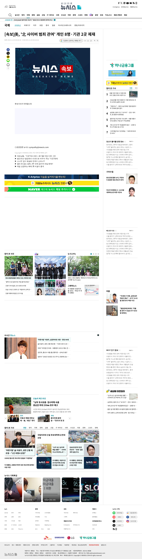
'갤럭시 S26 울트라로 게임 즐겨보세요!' (18, 282)
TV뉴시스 (108, 15)
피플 (108, 291)
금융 (38, 15)
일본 (53, 25)
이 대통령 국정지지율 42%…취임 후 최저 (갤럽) (75, 290)
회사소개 (6, 545)
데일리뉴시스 (47, 525)
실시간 (17, 15)
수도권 (63, 15)
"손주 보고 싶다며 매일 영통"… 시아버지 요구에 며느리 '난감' (59, 449)
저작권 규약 (44, 545)
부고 (42, 529)
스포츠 (80, 15)
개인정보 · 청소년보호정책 (79, 545)
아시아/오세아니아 (64, 25)
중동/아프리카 (79, 25)
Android (94, 525)
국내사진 (66, 513)
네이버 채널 (119, 513)
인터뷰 (37, 521)
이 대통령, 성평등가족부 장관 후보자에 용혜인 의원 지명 (19, 466)
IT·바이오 (50, 15)
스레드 (119, 525)
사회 (57, 15)
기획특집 (46, 521)
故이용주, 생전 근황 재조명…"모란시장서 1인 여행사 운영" (54, 344)
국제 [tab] (131, 88)
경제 (33, 15)
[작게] (94, 40)
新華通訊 (94, 517)
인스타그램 (133, 521)
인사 (36, 529)
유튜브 (119, 517)
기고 (45, 517)
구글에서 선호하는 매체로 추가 (72, 41)
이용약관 (66, 545)
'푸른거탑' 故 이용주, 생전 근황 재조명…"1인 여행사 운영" (19, 452)
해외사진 (75, 513)
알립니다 (103, 545)
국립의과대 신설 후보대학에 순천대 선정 (51, 436)
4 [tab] (98, 254)
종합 (24, 428)
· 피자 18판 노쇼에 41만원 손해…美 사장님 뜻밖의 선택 (122, 413)
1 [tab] (91, 254)
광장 (96, 15)
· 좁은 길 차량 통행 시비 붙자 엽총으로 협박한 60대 (122, 409)
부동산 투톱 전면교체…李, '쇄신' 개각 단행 (27, 420)
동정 (49, 529)
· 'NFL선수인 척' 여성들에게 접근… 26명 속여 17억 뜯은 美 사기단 (122, 406)
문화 (74, 15)
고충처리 (52, 545)
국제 (28, 15)
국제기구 (27, 25)
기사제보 (59, 545)
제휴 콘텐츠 (118, 15)
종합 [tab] (136, 88)
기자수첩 (109, 171)
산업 (43, 15)
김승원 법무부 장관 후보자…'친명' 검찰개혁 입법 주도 (76, 449)
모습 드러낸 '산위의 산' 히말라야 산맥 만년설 (19, 289)
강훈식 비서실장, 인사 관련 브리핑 (16, 286)
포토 (101, 15)
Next (70, 418)
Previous (5, 418)
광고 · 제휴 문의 (16, 545)
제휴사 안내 (26, 545)
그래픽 (65, 517)
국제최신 (18, 25)
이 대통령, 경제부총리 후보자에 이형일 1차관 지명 (76, 462)
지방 (69, 15)
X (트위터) (119, 521)
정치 (23, 15)
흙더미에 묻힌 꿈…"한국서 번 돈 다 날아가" (57, 420)
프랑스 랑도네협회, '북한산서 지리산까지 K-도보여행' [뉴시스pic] (83, 279)
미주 (34, 25)
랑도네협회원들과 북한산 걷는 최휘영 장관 (18, 278)
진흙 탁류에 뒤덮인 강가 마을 (14, 293)
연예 (86, 15)
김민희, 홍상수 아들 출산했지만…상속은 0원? (52, 352)
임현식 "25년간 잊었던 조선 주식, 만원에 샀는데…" (54, 357)
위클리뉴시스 (134, 7)
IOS (93, 529)
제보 (125, 15)
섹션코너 (37, 525)
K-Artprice (116, 7)
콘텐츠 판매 (35, 545)
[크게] (97, 40)
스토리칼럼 (47, 513)
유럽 (41, 25)
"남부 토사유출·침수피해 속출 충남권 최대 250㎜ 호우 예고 (46, 404)
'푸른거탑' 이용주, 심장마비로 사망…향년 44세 (53, 340)
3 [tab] (96, 254)
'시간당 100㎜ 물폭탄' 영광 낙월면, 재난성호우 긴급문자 (26, 20)
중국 (47, 25)
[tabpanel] (83, 269)
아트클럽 (37, 517)
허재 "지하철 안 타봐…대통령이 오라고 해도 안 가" (54, 348)
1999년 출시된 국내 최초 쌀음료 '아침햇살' (18, 458)
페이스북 (133, 517)
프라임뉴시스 (125, 7)
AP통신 (94, 513)
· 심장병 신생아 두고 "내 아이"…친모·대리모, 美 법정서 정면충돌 (122, 402)
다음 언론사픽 (133, 513)
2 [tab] (93, 254)
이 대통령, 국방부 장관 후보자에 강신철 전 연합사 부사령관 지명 (59, 462)
